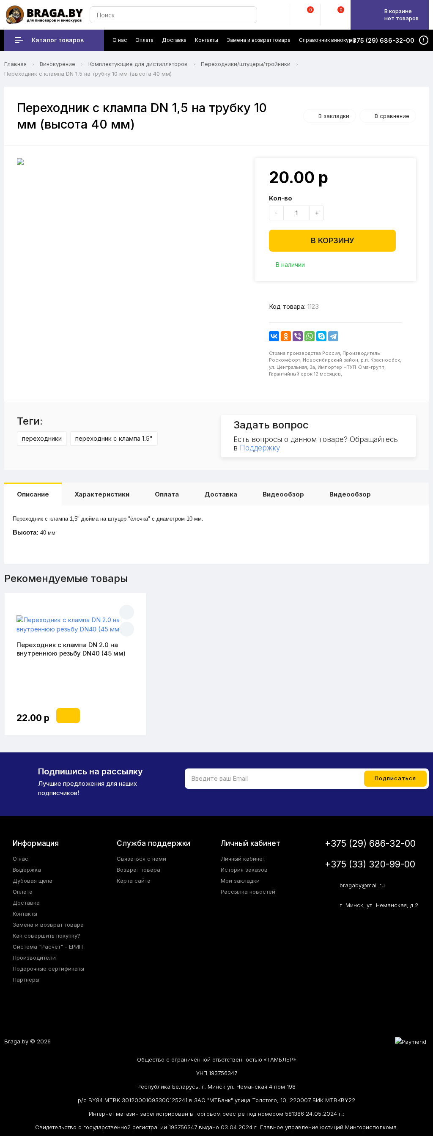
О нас (20, 859)
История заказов (244, 870)
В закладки (333, 116)
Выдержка (27, 870)
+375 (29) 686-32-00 (370, 843)
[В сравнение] (126, 629)
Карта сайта (134, 881)
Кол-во (280, 198)
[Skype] (321, 336)
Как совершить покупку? (46, 935)
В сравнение (392, 116)
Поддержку (260, 448)
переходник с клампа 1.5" (114, 438)
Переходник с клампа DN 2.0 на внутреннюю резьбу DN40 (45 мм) (71, 649)
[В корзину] (68, 715)
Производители (34, 957)
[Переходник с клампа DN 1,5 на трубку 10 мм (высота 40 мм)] (131, 161)
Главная (15, 63)
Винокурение (57, 63)
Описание (33, 494)
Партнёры (26, 979)
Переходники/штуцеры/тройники (245, 63)
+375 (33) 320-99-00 (370, 864)
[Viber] (298, 336)
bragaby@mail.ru (362, 885)
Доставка (220, 494)
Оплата (167, 494)
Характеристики (101, 494)
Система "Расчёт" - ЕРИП (48, 946)
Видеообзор (283, 494)
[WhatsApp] (309, 336)
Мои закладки (240, 881)
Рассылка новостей (248, 892)
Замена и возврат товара (48, 924)
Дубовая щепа (32, 881)
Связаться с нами (141, 859)
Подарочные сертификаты (48, 968)
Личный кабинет (243, 859)
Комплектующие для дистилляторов (138, 63)
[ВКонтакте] (274, 336)
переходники (42, 438)
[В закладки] (126, 612)
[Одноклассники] (286, 336)
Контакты (25, 913)
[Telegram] (333, 336)
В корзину (332, 240)
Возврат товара (138, 870)
